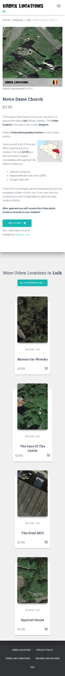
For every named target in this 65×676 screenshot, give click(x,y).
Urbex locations (21, 650)
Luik (28, 20)
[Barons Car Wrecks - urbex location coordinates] (32, 320)
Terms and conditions (17, 658)
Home (6, 20)
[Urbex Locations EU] (24, 6)
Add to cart (15, 223)
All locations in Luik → (32, 283)
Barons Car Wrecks (33, 359)
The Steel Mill (32, 533)
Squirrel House (32, 620)
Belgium (18, 20)
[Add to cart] (46, 368)
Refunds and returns (48, 658)
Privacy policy (44, 650)
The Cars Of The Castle (32, 448)
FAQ (32, 667)
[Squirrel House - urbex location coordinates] (32, 580)
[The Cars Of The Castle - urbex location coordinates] (32, 406)
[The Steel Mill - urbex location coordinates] (32, 493)
